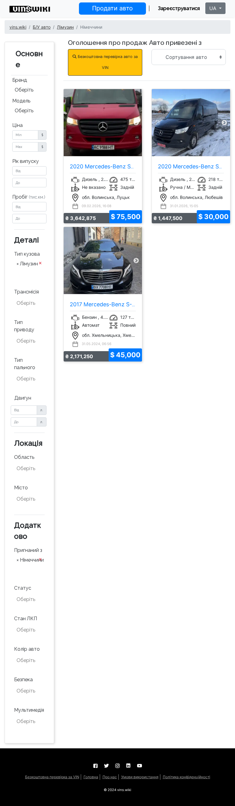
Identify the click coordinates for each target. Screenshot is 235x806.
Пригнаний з (28, 550)
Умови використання (140, 777)
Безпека (23, 679)
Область (24, 457)
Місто (21, 488)
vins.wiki (17, 27)
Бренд (19, 80)
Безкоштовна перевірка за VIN (52, 777)
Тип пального (24, 363)
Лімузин (65, 27)
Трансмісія (26, 292)
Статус (22, 588)
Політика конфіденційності (186, 777)
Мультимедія (29, 710)
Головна (91, 777)
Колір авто (27, 649)
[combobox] (29, 90)
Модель (21, 101)
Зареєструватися (179, 8)
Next (136, 122)
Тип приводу (24, 326)
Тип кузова (27, 254)
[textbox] (30, 272)
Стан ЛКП (25, 618)
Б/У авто (41, 27)
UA (213, 8)
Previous (69, 122)
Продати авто (112, 8)
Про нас (110, 777)
